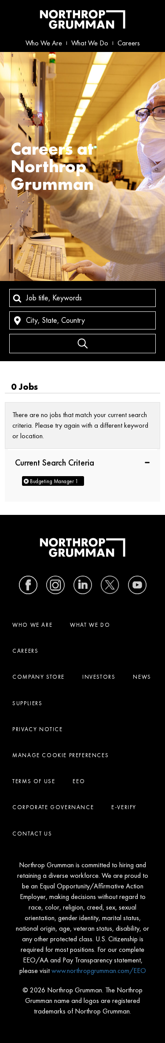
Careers (128, 43)
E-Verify (123, 807)
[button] (82, 462)
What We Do (89, 43)
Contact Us (32, 833)
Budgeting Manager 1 (54, 481)
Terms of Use (33, 781)
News (142, 677)
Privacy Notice (37, 729)
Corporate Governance (53, 807)
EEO (79, 781)
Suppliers (27, 703)
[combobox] (82, 298)
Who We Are (44, 43)
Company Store (38, 677)
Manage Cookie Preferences (60, 755)
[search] (82, 343)
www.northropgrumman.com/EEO (98, 970)
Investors (98, 677)
